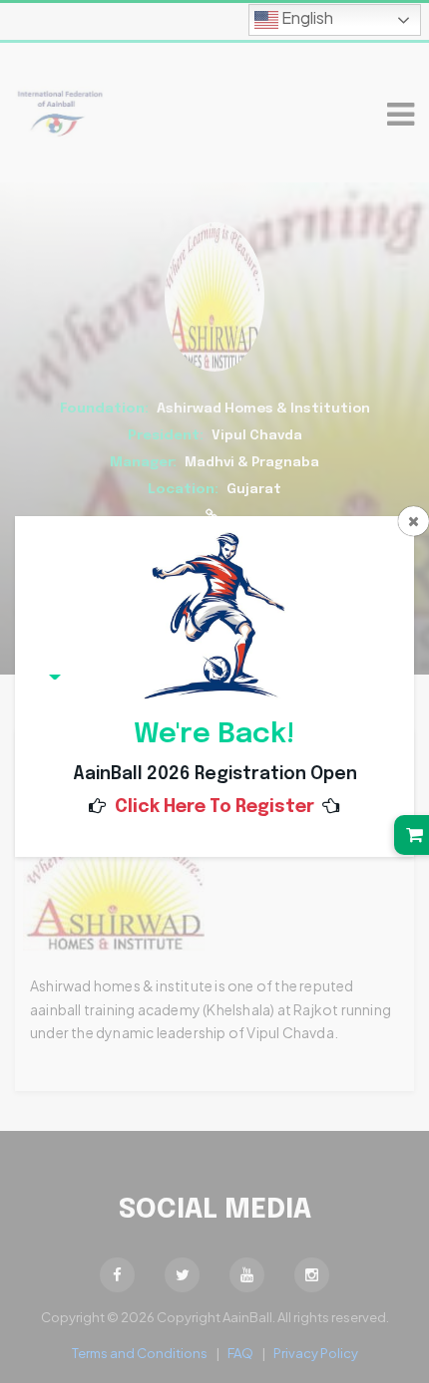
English (305, 17)
